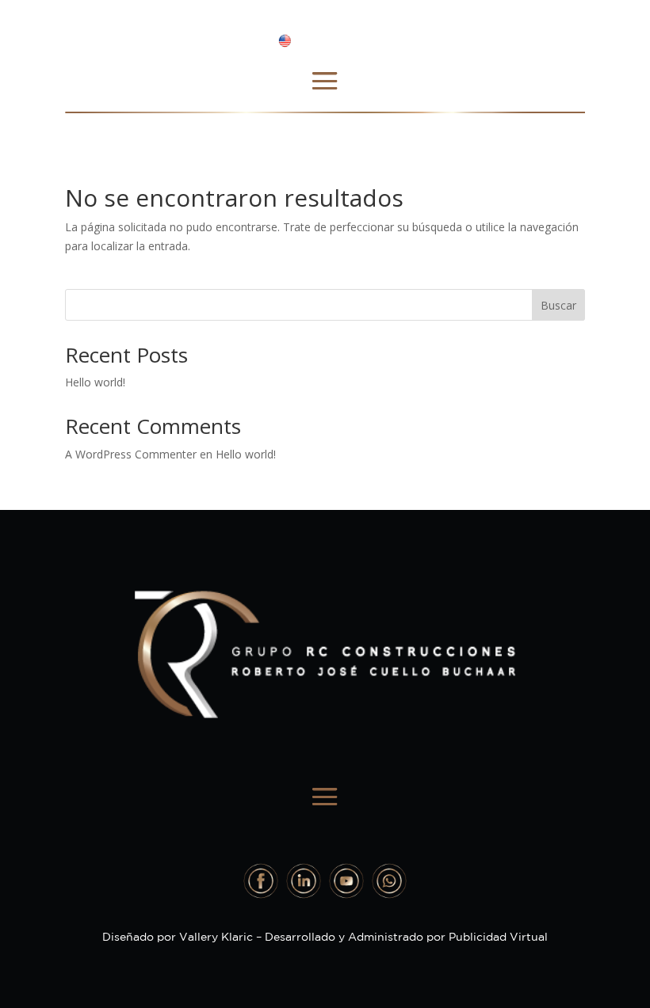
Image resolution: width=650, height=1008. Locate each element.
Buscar (558, 305)
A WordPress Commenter (131, 454)
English (319, 39)
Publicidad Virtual (498, 936)
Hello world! (95, 382)
